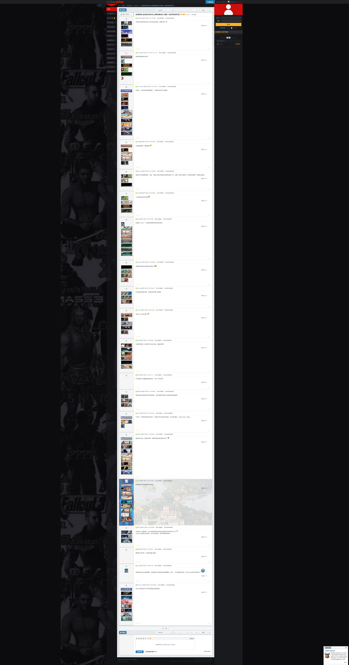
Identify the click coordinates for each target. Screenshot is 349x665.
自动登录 (235, 28)
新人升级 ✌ (111, 18)
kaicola (139, 288)
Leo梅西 (139, 141)
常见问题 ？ (111, 22)
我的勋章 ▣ (111, 31)
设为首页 (218, 2)
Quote (146, 638)
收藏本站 (224, 2)
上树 (138, 565)
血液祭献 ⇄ (111, 40)
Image (141, 638)
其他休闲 (129, 5)
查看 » (345, 662)
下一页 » (165, 628)
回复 (139, 49)
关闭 (346, 647)
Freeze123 (140, 585)
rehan (138, 52)
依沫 (138, 219)
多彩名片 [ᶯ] (111, 53)
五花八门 (136, 5)
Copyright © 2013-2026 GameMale (127, 659)
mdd (138, 340)
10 (191, 10)
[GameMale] (115, 2)
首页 (108, 9)
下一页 (208, 10)
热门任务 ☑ (111, 67)
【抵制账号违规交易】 (330, 651)
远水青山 (139, 262)
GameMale (119, 5)
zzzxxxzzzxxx (140, 86)
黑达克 (139, 527)
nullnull (139, 310)
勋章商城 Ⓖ (111, 27)
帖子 (218, 44)
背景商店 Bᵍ (111, 58)
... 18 (195, 10)
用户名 (218, 18)
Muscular (139, 171)
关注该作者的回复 (169, 18)
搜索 (238, 44)
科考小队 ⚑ (111, 71)
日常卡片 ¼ (111, 45)
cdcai (138, 480)
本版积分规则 (207, 651)
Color (139, 638)
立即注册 (222, 28)
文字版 (195, 659)
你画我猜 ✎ (111, 62)
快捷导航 (210, 2)
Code (148, 638)
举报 (209, 49)
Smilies (150, 638)
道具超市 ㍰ (110, 36)
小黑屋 (204, 659)
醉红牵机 (139, 391)
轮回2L (139, 434)
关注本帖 (194, 14)
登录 (228, 24)
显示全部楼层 (160, 18)
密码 (218, 21)
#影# (138, 375)
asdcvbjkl (139, 18)
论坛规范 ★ (111, 13)
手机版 (199, 659)
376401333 (128, 14)
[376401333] (122, 14)
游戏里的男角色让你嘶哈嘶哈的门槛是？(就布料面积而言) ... (158, 5)
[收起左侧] (133, 14)
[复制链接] (187, 14)
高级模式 (192, 638)
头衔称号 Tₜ (111, 49)
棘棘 (138, 549)
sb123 (138, 413)
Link (143, 638)
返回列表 (160, 10)
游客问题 (238, 2)
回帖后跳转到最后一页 (151, 651)
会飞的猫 (139, 193)
